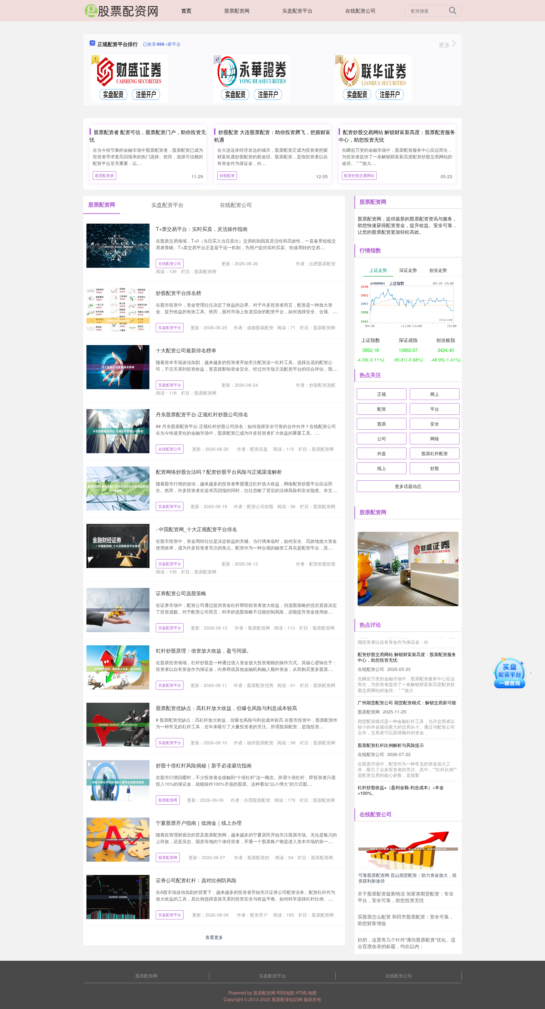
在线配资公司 (360, 10)
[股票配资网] (121, 10)
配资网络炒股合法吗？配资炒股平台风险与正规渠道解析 (219, 471)
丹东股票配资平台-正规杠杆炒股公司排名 (202, 414)
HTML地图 (306, 992)
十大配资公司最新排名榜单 (186, 350)
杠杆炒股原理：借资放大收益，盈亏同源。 (204, 650)
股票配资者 (104, 175)
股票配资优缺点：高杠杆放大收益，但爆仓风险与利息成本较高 (226, 708)
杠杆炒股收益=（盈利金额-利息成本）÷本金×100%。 (401, 780)
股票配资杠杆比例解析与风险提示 (391, 734)
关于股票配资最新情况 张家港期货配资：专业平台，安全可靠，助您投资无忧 (406, 896)
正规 (381, 394)
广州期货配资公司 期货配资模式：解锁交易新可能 (407, 692)
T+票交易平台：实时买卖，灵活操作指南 (202, 228)
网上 (434, 394)
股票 (381, 423)
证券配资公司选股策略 (181, 593)
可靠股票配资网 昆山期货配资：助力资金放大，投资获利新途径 (407, 878)
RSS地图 (285, 992)
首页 (186, 10)
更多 (445, 44)
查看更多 (214, 937)
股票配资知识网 (287, 999)
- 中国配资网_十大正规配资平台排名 (196, 529)
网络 (434, 438)
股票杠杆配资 (434, 453)
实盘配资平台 (297, 10)
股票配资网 (236, 10)
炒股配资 (227, 175)
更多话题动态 (408, 486)
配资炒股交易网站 (359, 175)
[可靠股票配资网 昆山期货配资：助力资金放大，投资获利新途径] (408, 848)
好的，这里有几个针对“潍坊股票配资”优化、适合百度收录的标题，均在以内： (406, 942)
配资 (381, 409)
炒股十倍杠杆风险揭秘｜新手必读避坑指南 (204, 765)
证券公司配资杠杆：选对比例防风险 (196, 880)
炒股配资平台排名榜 (178, 292)
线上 (381, 468)
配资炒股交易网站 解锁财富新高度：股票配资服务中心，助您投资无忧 (407, 647)
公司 (381, 438)
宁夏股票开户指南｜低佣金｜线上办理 (199, 822)
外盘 (381, 453)
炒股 (434, 468)
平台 (434, 409)
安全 (434, 423)
